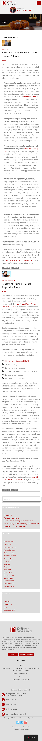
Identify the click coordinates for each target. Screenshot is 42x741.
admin (4, 60)
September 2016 (10, 556)
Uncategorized (10, 280)
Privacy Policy (16, 727)
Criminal (5, 49)
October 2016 (9, 553)
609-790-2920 (11, 699)
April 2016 (7, 570)
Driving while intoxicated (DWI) (16, 361)
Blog (21, 676)
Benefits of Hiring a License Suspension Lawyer (16, 285)
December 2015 (9, 581)
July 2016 (7, 561)
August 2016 (8, 558)
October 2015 (9, 586)
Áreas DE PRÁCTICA (21, 673)
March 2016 (8, 572)
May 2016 (7, 567)
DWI (3, 280)
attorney (6, 268)
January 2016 (8, 578)
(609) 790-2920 (24, 11)
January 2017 (8, 544)
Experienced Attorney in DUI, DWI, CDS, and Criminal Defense (21, 669)
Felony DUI (8, 515)
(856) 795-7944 (11, 709)
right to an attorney (30, 97)
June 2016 (7, 564)
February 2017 (9, 542)
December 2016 (10, 547)
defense (15, 268)
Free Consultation (21, 680)
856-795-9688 (11, 704)
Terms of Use (26, 727)
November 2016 (10, 550)
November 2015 (9, 583)
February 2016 (9, 575)
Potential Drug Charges (12, 518)
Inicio (21, 665)
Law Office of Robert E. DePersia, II (18, 260)
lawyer (14, 490)
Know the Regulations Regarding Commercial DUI (21, 523)
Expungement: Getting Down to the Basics (18, 521)
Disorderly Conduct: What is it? (15, 526)
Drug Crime (8, 604)
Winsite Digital (24, 729)
